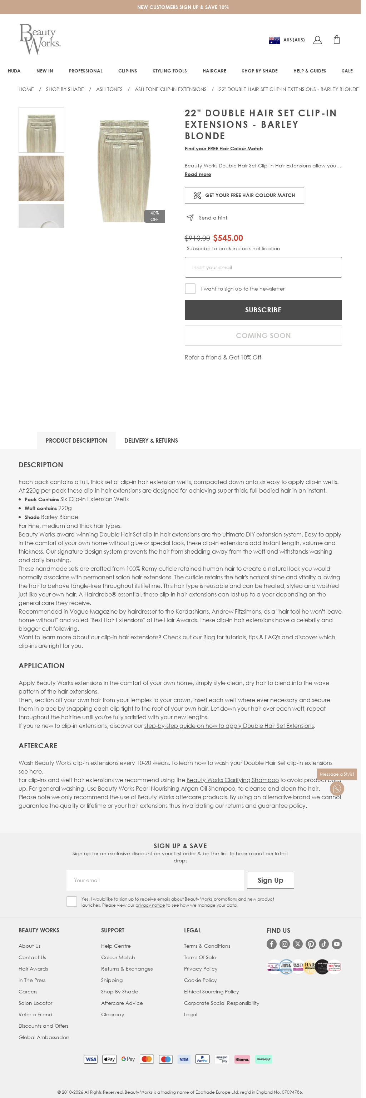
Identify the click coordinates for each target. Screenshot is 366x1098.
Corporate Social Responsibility (221, 1002)
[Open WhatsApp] (337, 788)
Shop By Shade (65, 89)
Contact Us (32, 957)
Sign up (270, 880)
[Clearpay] (263, 1059)
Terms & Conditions (207, 945)
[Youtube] (337, 944)
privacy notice (150, 905)
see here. (31, 771)
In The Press (32, 980)
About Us (29, 945)
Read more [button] (198, 174)
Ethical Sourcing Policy (211, 991)
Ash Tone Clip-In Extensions (171, 89)
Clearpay (112, 1014)
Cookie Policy (200, 980)
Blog (209, 637)
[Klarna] (242, 1059)
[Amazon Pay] (221, 1059)
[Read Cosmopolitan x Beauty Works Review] (304, 967)
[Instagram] (285, 944)
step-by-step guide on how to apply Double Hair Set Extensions (229, 725)
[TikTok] (324, 944)
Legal (190, 1014)
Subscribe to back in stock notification (233, 248)
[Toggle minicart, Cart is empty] (336, 39)
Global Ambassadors (44, 1037)
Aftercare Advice (122, 1002)
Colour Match (118, 957)
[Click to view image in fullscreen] (124, 167)
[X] (298, 944)
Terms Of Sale (200, 957)
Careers (28, 991)
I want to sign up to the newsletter (243, 288)
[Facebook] (272, 944)
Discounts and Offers (43, 1025)
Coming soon (263, 335)
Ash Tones (109, 89)
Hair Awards (33, 968)
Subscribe (263, 310)
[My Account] (317, 39)
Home (26, 89)
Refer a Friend (36, 1014)
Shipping (112, 980)
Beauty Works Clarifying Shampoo (233, 780)
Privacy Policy (201, 968)
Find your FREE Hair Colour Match (224, 148)
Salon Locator (35, 1002)
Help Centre (116, 945)
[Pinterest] (311, 944)
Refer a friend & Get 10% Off (223, 357)
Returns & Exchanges (127, 968)
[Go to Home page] (40, 40)
